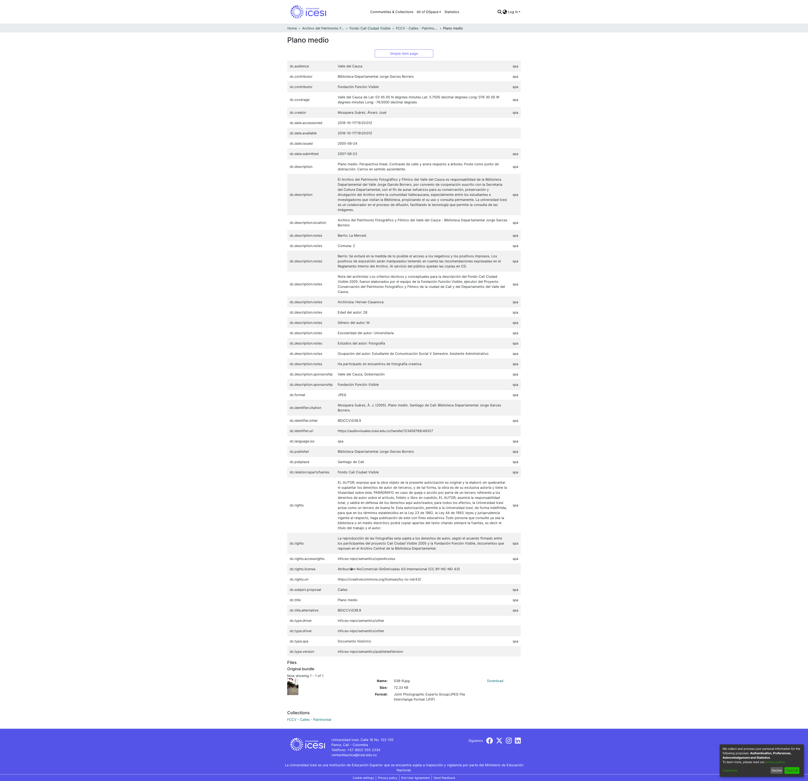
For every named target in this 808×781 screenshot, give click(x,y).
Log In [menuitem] (513, 12)
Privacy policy (387, 778)
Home (292, 28)
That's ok (791, 770)
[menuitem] (429, 12)
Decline (777, 770)
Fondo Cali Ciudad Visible (370, 28)
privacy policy (775, 762)
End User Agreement (415, 778)
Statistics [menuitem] (451, 12)
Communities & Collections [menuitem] (391, 12)
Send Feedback (444, 778)
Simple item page (404, 53)
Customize (730, 770)
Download (495, 681)
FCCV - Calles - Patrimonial (417, 28)
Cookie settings (363, 778)
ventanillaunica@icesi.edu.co (354, 755)
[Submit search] (499, 11)
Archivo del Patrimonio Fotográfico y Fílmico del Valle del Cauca (323, 28)
